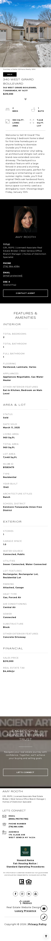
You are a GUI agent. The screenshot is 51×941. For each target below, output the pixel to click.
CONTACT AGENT (25, 293)
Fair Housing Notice (25, 863)
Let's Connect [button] (25, 772)
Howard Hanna (25, 860)
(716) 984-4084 (11, 266)
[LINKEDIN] (28, 893)
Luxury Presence (25, 911)
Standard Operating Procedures (25, 867)
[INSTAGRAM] (22, 893)
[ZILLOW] (35, 893)
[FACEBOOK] (15, 893)
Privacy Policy (37, 924)
